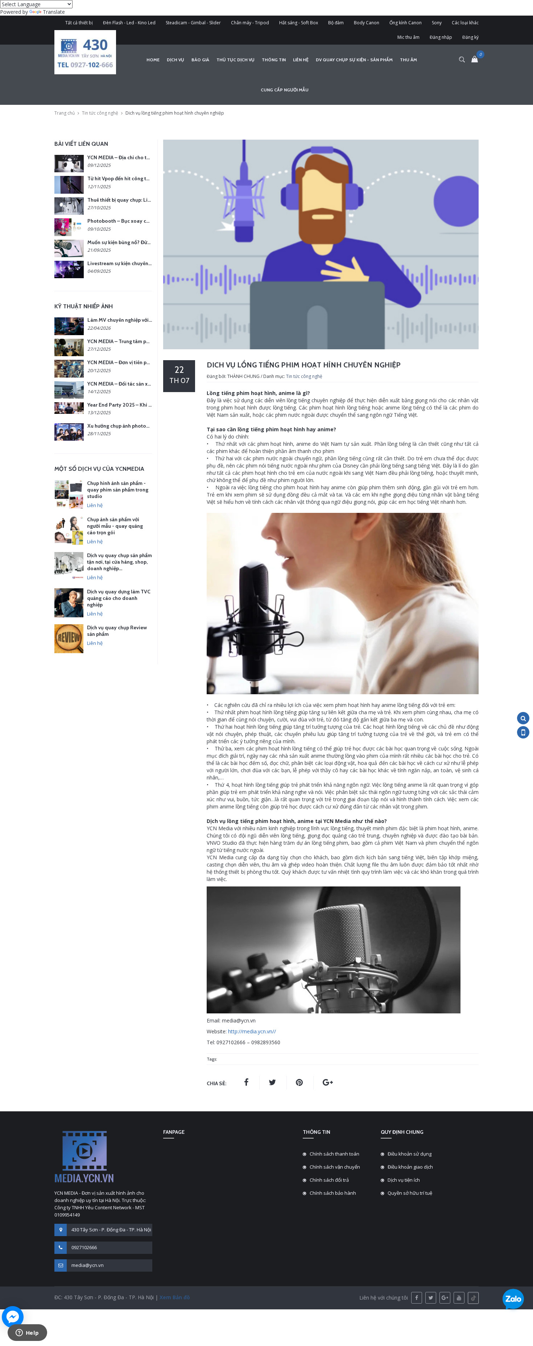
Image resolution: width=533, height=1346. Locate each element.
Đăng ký (470, 37)
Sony (437, 23)
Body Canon (366, 23)
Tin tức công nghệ (100, 113)
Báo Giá (200, 59)
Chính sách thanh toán (334, 1154)
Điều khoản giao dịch (410, 1167)
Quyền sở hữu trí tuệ (410, 1193)
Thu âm (408, 59)
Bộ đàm (336, 23)
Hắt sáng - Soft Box (298, 23)
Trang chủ (64, 113)
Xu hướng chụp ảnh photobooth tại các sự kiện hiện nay (150, 426)
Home (153, 59)
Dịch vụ (175, 59)
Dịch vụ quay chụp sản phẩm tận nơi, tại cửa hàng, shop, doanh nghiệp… (119, 562)
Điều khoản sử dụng (409, 1154)
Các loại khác (465, 23)
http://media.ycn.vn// (252, 1031)
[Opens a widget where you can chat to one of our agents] (27, 1333)
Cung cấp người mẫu (285, 89)
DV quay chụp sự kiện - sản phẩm (354, 59)
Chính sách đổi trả (329, 1180)
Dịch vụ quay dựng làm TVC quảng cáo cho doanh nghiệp (118, 598)
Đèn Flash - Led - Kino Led (129, 23)
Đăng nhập (441, 37)
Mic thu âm (408, 37)
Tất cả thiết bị (79, 23)
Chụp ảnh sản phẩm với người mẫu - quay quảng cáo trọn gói (115, 526)
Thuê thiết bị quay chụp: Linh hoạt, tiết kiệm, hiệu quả (147, 200)
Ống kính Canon (405, 23)
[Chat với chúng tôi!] (13, 1317)
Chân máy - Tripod (250, 23)
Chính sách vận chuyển (335, 1167)
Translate (54, 11)
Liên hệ (301, 59)
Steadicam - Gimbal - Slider (193, 23)
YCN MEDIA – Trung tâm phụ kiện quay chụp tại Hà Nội (149, 341)
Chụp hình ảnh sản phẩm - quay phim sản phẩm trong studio (117, 489)
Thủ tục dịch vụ (235, 59)
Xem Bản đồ (174, 1297)
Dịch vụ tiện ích (404, 1180)
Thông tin (274, 59)
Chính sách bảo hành (333, 1193)
